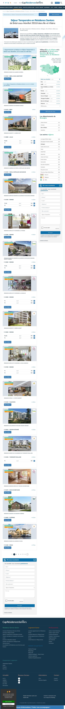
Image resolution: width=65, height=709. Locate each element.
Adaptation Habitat (7, 663)
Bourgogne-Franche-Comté (50, 141)
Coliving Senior (6, 643)
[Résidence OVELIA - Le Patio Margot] (20, 388)
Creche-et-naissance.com (50, 695)
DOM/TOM (43, 151)
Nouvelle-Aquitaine (50, 164)
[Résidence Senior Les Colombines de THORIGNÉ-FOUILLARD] (20, 443)
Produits (5, 667)
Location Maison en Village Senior (36, 634)
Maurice (52, 174)
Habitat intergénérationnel (34, 657)
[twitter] (6, 3)
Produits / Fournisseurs (54, 636)
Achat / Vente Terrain (54, 632)
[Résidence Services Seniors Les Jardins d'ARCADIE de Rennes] (20, 186)
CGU (40, 678)
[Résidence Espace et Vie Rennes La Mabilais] (20, 283)
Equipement (47, 7)
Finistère (50, 125)
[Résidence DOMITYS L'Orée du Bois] (20, 318)
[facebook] (4, 3)
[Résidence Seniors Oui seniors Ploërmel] (20, 503)
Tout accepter (8, 701)
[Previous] (12, 554)
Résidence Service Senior (6, 7)
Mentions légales (43, 680)
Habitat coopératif (32, 656)
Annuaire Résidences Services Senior (11, 630)
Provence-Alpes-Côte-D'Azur (50, 172)
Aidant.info (25, 697)
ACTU (4, 678)
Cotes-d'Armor (50, 122)
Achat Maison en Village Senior (35, 639)
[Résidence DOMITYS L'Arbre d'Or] (20, 123)
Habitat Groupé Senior (35, 646)
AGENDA (5, 682)
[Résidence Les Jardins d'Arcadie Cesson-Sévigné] (20, 416)
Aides (4, 665)
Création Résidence (53, 634)
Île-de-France (50, 159)
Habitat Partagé (32, 649)
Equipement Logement (10, 660)
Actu (52, 7)
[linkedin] (8, 3)
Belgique (52, 177)
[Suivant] (27, 554)
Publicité (56, 680)
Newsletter (21, 2)
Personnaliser (8, 704)
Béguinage (30, 650)
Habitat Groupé (39, 7)
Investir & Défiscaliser (28, 7)
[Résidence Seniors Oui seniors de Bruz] (20, 95)
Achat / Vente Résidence (54, 630)
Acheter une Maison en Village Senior (11, 641)
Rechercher (43, 14)
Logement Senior (18, 7)
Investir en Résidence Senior (9, 639)
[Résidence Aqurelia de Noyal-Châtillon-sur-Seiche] (20, 158)
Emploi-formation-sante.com (30, 695)
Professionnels (53, 628)
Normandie (50, 162)
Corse (50, 149)
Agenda (60, 7)
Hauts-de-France (50, 157)
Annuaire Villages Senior (8, 632)
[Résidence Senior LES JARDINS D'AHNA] (20, 531)
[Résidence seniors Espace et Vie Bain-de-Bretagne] (20, 476)
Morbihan (50, 130)
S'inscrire (57, 2)
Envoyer (19, 605)
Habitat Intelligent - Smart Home (36, 654)
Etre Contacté (55, 14)
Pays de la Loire (50, 169)
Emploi (50, 641)
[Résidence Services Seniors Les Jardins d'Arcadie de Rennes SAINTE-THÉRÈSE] (20, 248)
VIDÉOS (4, 680)
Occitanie (50, 167)
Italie (52, 179)
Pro (64, 7)
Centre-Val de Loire (50, 146)
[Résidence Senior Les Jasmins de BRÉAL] (20, 62)
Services (5, 668)
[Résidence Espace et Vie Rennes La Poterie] (20, 221)
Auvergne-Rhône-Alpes (50, 139)
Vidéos (55, 7)
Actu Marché (52, 639)
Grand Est (50, 154)
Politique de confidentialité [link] (8, 706)
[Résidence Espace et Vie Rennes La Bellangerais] (20, 353)
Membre (52, 3)
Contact (15, 2)
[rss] (10, 3)
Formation (51, 643)
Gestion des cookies (41, 702)
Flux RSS (5, 683)
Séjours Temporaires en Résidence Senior (12, 634)
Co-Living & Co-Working (49, 697)
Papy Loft (30, 652)
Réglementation (52, 638)
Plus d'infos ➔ (8, 78)
